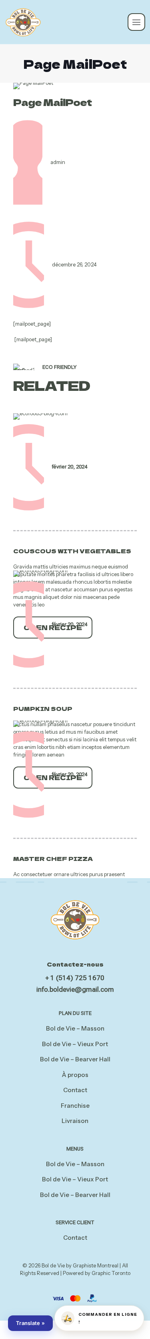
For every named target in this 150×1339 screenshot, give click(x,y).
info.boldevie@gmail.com (75, 989)
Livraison (75, 1121)
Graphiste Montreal (95, 1265)
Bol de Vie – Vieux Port (75, 1044)
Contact (75, 1090)
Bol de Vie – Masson (75, 1028)
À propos (75, 1075)
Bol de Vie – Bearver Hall (75, 1059)
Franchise (75, 1105)
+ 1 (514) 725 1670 (75, 978)
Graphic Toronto (111, 1273)
